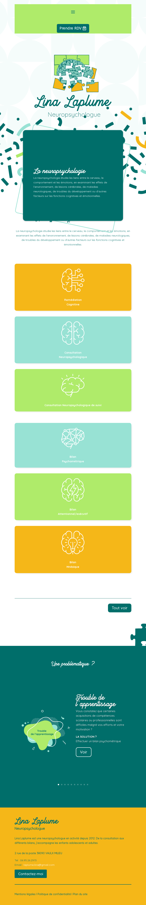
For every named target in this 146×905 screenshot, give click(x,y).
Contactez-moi (30, 873)
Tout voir (120, 607)
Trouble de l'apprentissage (96, 700)
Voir (83, 752)
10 (87, 784)
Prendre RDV (71, 28)
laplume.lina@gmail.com (39, 865)
